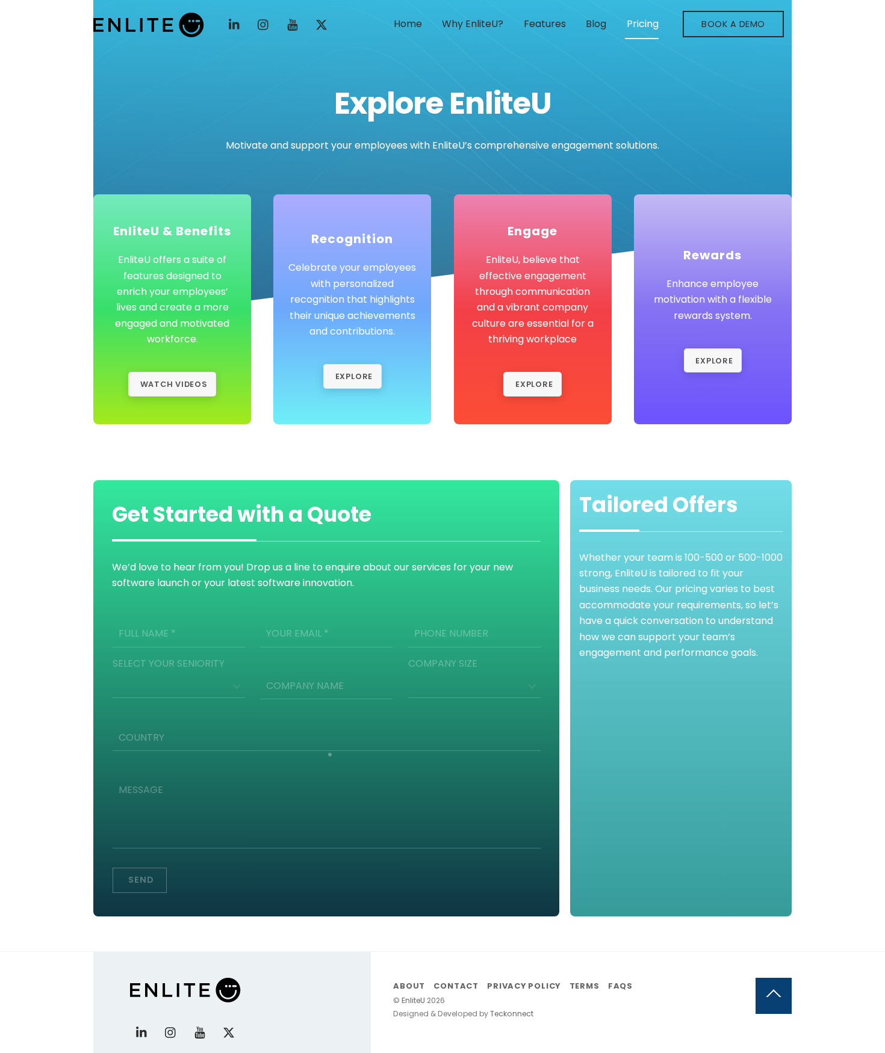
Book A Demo (733, 24)
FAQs (620, 986)
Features (545, 24)
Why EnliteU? (472, 24)
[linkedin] (235, 24)
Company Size (442, 663)
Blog (596, 24)
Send (141, 880)
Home (408, 24)
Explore (354, 376)
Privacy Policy (523, 986)
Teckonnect (511, 1013)
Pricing (643, 24)
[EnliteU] (148, 31)
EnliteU (413, 1000)
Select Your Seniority (169, 663)
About (409, 986)
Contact (455, 986)
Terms (585, 986)
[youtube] (293, 24)
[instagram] (264, 24)
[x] (321, 24)
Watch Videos (174, 384)
